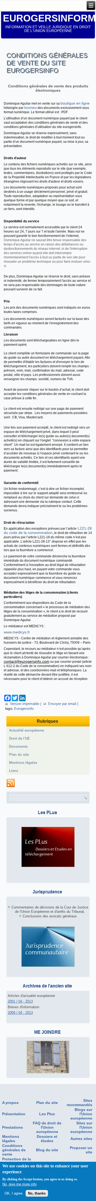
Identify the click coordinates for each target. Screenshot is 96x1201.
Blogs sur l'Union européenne (81, 1113)
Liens (13, 771)
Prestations (12, 1127)
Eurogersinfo (24, 709)
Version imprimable (24, 704)
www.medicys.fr (17, 632)
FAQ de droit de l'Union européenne (47, 1127)
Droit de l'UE (19, 738)
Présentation (13, 1114)
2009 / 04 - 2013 (20, 1013)
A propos (10, 1102)
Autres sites (81, 1138)
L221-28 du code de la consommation (48, 530)
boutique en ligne (75, 103)
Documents (18, 746)
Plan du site (19, 755)
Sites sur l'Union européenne (81, 1127)
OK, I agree (13, 1193)
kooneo (30, 107)
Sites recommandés (79, 1102)
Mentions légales (23, 763)
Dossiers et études (47, 1138)
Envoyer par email (62, 704)
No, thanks (37, 1193)
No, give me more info (19, 1184)
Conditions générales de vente (14, 1149)
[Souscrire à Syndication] (10, 783)
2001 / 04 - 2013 (20, 1001)
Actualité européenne (26, 730)
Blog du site (47, 1150)
